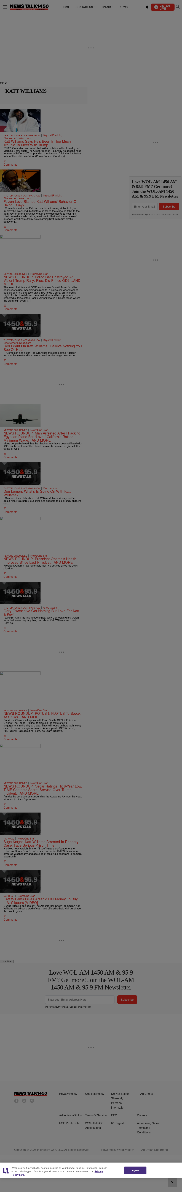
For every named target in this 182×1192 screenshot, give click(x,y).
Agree (135, 1170)
